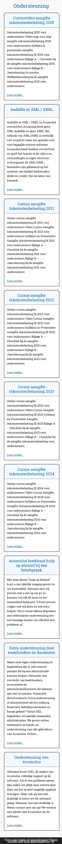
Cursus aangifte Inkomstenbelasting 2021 (31, 206)
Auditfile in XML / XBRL (31, 109)
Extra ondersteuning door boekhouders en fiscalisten (31, 650)
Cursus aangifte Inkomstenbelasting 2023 (31, 389)
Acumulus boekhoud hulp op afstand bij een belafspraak (32, 565)
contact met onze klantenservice (28, 841)
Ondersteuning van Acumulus (32, 759)
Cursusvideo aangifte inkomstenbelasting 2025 (31, 20)
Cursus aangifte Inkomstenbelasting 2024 (31, 471)
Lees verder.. (15, 95)
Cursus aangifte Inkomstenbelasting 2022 (31, 297)
